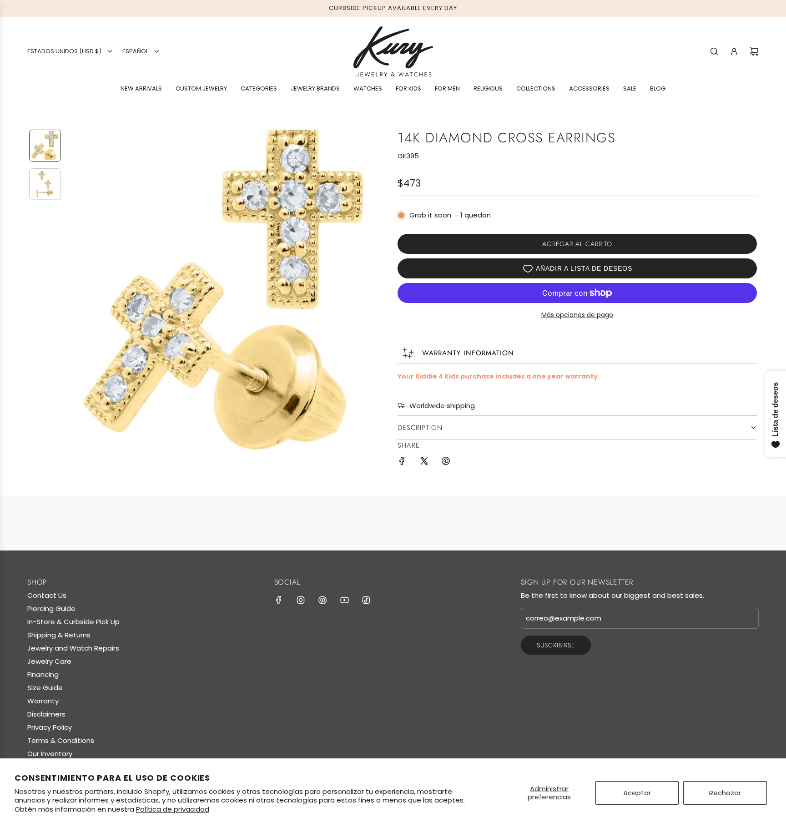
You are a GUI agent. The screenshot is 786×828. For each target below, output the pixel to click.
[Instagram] (301, 600)
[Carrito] (754, 51)
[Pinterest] (322, 600)
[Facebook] (279, 600)
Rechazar (725, 793)
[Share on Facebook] (402, 462)
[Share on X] (424, 462)
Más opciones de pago (577, 314)
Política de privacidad (172, 809)
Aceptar (637, 793)
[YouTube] (344, 600)
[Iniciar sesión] (734, 51)
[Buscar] (714, 51)
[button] (75, 290)
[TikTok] (366, 600)
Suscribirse (556, 645)
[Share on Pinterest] (446, 462)
